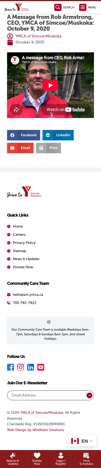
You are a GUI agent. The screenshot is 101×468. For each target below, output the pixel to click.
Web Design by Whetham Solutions (35, 430)
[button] (23, 135)
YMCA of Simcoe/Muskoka (41, 412)
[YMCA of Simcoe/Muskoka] (17, 7)
